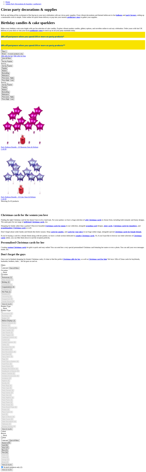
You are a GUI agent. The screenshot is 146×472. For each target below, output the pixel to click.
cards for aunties (57, 232)
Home (7, 2)
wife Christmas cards (93, 220)
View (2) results (7, 304)
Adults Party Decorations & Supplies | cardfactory (23, 4)
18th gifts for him (19, 56)
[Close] (2, 266)
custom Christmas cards (17, 247)
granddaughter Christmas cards (13, 228)
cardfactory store (73, 17)
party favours (131, 15)
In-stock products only (13, 467)
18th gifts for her (7, 56)
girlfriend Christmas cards (34, 222)
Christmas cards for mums (55, 226)
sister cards (108, 226)
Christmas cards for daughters (125, 226)
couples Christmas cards (85, 236)
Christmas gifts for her (71, 259)
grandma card (91, 226)
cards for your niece (75, 232)
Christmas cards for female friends (128, 232)
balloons (119, 15)
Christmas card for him (98, 259)
